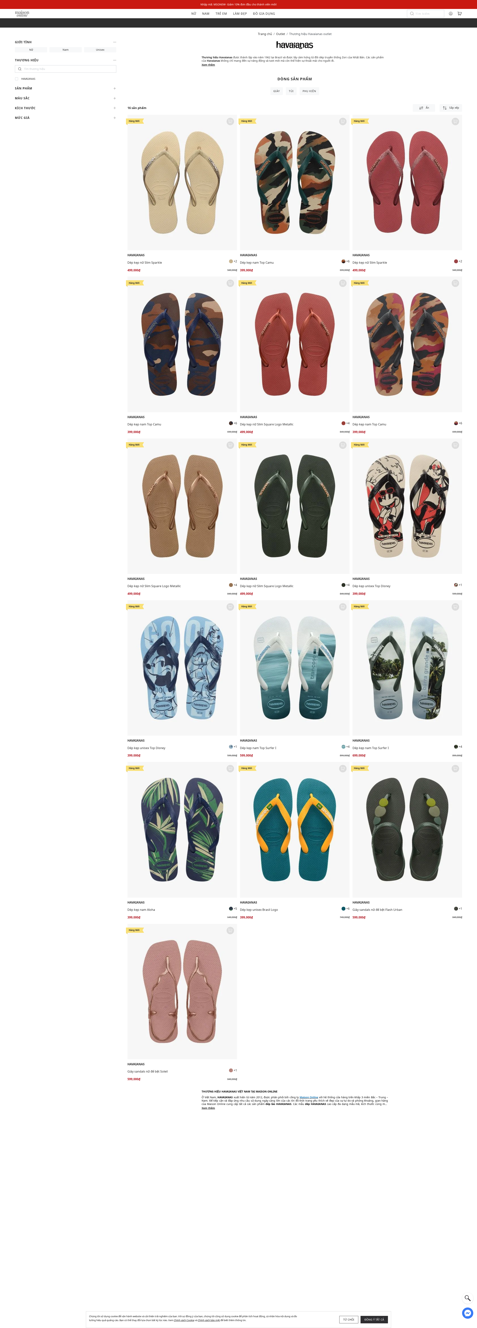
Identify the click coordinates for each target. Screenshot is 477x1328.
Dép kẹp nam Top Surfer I (258, 748)
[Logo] (22, 13)
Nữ (193, 14)
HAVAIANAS (28, 78)
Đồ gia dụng (264, 14)
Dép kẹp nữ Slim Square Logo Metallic (266, 424)
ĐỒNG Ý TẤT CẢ (374, 1319)
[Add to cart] (230, 121)
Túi (291, 91)
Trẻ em (221, 14)
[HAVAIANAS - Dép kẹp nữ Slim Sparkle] (182, 182)
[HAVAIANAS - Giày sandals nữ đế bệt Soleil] (182, 991)
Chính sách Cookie (184, 1320)
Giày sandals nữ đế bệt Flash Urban (377, 910)
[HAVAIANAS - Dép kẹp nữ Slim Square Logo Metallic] (295, 344)
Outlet (280, 34)
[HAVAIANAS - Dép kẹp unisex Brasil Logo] (295, 829)
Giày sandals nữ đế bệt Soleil (147, 1071)
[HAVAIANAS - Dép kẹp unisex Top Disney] (407, 506)
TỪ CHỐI (348, 1319)
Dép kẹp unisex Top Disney (371, 586)
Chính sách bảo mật (209, 1320)
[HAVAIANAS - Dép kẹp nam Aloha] (182, 829)
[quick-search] (467, 1298)
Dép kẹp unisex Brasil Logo (259, 910)
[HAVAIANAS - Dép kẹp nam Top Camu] (295, 182)
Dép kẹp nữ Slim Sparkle (144, 262)
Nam (206, 14)
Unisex (100, 49)
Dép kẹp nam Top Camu (257, 262)
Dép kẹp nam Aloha (141, 910)
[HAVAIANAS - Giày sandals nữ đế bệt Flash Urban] (407, 829)
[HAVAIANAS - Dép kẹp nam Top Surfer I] (295, 668)
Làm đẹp (240, 14)
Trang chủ (265, 34)
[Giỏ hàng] (460, 14)
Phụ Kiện (309, 91)
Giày (276, 91)
